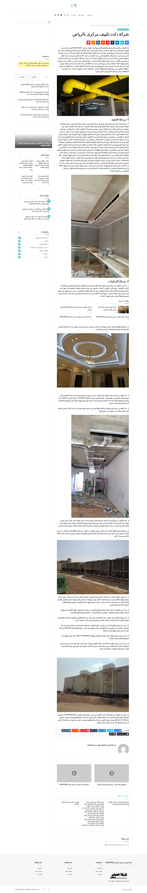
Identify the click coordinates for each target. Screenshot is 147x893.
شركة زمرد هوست (127, 889)
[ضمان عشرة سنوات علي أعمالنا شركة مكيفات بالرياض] (123, 309)
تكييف (46, 241)
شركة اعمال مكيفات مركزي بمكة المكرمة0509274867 (112, 317)
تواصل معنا (81, 15)
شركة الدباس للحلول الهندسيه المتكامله (101, 745)
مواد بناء (45, 254)
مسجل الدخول (116, 844)
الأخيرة (34, 77)
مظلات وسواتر (43, 250)
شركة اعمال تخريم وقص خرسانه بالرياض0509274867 (75, 317)
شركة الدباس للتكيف (116, 25)
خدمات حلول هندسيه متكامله (39, 247)
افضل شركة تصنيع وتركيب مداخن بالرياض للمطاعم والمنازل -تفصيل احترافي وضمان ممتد (26, 165)
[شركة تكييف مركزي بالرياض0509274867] (73, 6)
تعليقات (21, 77)
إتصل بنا (73, 15)
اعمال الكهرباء (43, 244)
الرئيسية (89, 15)
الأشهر (46, 77)
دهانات (46, 257)
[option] (33, 137)
